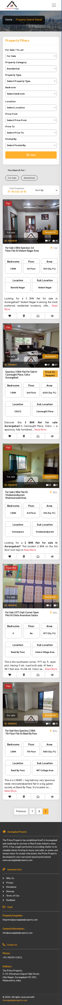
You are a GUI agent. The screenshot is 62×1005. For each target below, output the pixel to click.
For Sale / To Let (14, 49)
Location (10, 101)
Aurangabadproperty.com (15, 1000)
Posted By (11, 139)
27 (56, 364)
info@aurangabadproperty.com (18, 933)
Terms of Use (12, 896)
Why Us (10, 878)
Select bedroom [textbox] (16, 93)
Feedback (10, 900)
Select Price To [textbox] (15, 132)
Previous (21, 811)
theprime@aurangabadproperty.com (20, 920)
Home (8, 19)
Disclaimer (11, 887)
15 (56, 240)
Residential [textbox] (13, 68)
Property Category (16, 62)
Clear (32, 155)
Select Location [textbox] (16, 107)
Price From (11, 113)
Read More (40, 429)
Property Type (13, 75)
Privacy (9, 883)
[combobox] (31, 56)
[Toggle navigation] (53, 5)
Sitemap (10, 891)
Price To (10, 126)
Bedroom (10, 87)
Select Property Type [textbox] (18, 81)
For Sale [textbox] (11, 56)
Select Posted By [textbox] (16, 145)
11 (56, 723)
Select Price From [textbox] (17, 120)
